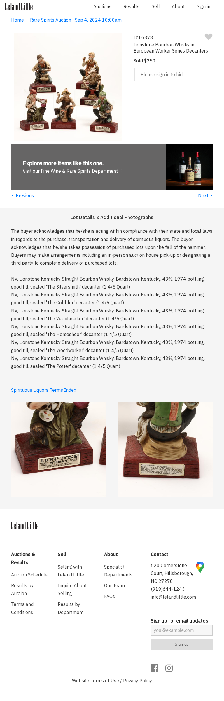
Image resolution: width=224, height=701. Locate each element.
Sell (156, 6)
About (178, 6)
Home (17, 20)
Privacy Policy (137, 680)
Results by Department (71, 608)
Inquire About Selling (72, 589)
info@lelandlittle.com (173, 597)
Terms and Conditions (22, 608)
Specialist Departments (118, 571)
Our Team (114, 585)
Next (205, 195)
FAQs (109, 596)
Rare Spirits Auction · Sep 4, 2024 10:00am (76, 20)
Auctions (102, 6)
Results (131, 6)
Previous (22, 195)
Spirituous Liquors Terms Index (43, 390)
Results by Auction (22, 589)
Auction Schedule (29, 575)
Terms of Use (104, 680)
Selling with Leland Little (71, 571)
